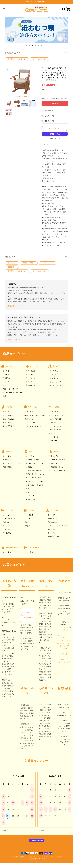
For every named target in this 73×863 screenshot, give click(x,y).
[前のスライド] (22, 45)
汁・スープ (29, 496)
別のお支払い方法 (55, 138)
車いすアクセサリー (54, 533)
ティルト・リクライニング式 (57, 526)
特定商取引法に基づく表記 (37, 859)
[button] (4, 9)
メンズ (29, 382)
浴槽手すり (54, 422)
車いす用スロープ (53, 537)
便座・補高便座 (8, 419)
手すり (27, 526)
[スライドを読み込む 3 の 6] (32, 45)
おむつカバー (30, 422)
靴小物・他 (31, 385)
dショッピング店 (64, 662)
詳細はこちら (13, 306)
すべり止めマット (56, 415)
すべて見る (7, 371)
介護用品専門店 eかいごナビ (24, 857)
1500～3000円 (29, 263)
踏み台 (27, 522)
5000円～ (11, 267)
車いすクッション (53, 529)
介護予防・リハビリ (57, 467)
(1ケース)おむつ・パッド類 (35, 415)
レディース (31, 378)
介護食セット (30, 499)
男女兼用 (30, 374)
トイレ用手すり (8, 426)
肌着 (4, 396)
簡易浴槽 (53, 440)
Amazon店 (64, 659)
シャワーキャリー (56, 437)
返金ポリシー (37, 857)
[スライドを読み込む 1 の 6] (26, 45)
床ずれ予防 (6, 533)
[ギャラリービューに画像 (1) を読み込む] (8, 103)
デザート (28, 492)
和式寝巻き (6, 378)
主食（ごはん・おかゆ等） (35, 485)
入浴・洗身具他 (55, 419)
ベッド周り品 (7, 529)
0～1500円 (12, 263)
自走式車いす (52, 518)
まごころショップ (63, 627)
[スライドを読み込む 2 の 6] (29, 45)
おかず (28, 488)
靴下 (4, 385)
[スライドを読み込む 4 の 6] (35, 45)
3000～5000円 (47, 263)
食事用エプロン (8, 460)
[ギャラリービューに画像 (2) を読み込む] (16, 103)
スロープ (28, 518)
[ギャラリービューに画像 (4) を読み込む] (32, 103)
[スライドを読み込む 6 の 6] (41, 45)
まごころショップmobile (65, 645)
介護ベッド (6, 522)
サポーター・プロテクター (12, 392)
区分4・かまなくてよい (34, 481)
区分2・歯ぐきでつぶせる (34, 474)
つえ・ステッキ (55, 374)
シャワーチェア (55, 426)
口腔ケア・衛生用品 (57, 460)
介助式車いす (52, 522)
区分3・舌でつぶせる (33, 478)
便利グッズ (54, 463)
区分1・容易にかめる (33, 470)
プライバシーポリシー (49, 857)
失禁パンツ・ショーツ (33, 426)
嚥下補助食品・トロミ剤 (34, 463)
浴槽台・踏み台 (55, 430)
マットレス (6, 526)
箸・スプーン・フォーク (11, 463)
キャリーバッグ (55, 385)
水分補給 (28, 467)
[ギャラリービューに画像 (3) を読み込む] (24, 103)
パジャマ (5, 382)
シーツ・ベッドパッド (10, 518)
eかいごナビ (64, 630)
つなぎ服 (5, 374)
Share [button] (46, 144)
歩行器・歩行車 (55, 382)
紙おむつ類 (29, 419)
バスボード (54, 433)
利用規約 (59, 857)
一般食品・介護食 (32, 460)
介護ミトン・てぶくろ (10, 389)
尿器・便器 (6, 422)
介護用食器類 (7, 467)
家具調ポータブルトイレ (17, 59)
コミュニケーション (57, 470)
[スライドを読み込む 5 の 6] (38, 45)
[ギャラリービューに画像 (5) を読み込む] (8, 111)
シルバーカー (54, 378)
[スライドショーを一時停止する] (51, 45)
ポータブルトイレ (39, 59)
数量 (43, 89)
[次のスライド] (46, 45)
